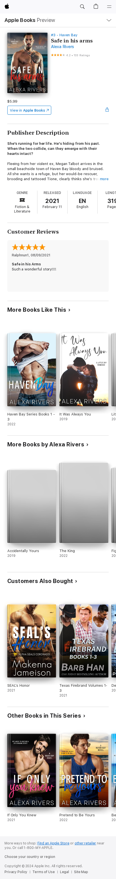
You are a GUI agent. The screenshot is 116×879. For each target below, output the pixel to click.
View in (27, 110)
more (104, 179)
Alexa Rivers (62, 46)
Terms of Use (43, 872)
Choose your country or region (30, 857)
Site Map (81, 872)
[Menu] (109, 6)
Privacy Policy (16, 872)
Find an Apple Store (53, 843)
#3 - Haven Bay (64, 35)
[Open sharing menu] (107, 110)
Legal (64, 872)
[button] (82, 6)
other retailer (85, 843)
